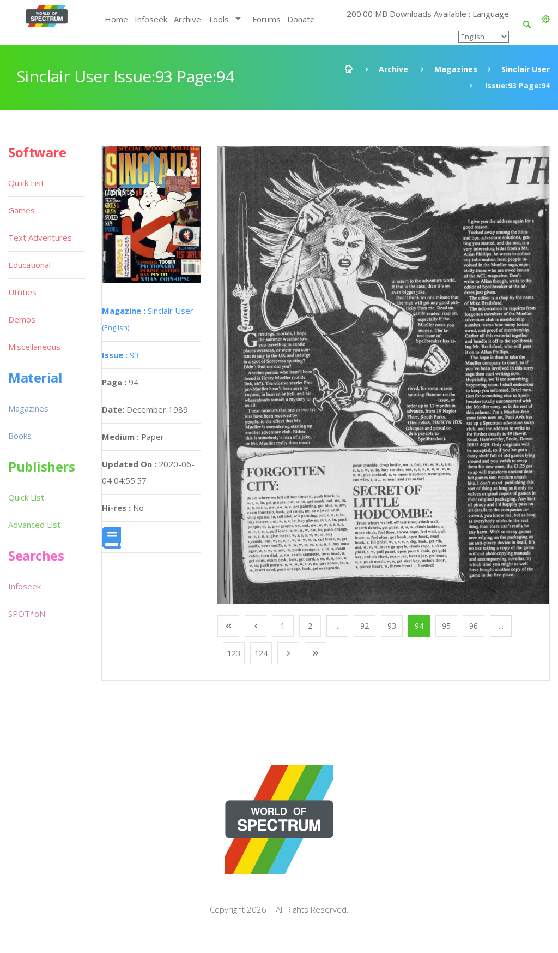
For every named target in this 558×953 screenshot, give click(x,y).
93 (121, 354)
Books (20, 435)
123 (233, 653)
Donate (301, 19)
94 (419, 626)
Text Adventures (40, 237)
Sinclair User (525, 69)
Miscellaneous (34, 346)
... (337, 626)
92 (364, 626)
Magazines (455, 69)
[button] (546, 19)
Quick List (26, 182)
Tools (218, 19)
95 (446, 626)
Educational (29, 264)
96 (473, 626)
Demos (21, 319)
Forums (266, 19)
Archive (187, 19)
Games (21, 210)
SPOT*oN (26, 613)
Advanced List (34, 524)
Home (116, 19)
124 (261, 653)
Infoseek (151, 19)
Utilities (22, 292)
